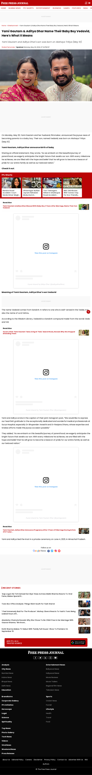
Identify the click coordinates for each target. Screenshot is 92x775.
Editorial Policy (17, 759)
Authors (46, 764)
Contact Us (62, 759)
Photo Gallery (8, 732)
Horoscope (7, 709)
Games (66, 8)
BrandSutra (7, 696)
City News (6, 669)
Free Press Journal (14, 3)
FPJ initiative (7, 705)
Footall (49, 705)
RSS (86, 759)
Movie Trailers (51, 681)
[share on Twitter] (40, 657)
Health (48, 713)
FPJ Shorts (28, 8)
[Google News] (39, 551)
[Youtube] (59, 551)
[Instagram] (55, 551)
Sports (49, 696)
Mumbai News (15, 8)
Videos (5, 741)
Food (48, 721)
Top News (6, 728)
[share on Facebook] (35, 657)
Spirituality (7, 721)
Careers (28, 759)
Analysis (5, 665)
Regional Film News (54, 686)
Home (3, 8)
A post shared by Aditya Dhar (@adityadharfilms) (46, 284)
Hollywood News (52, 673)
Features (76, 8)
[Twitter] (52, 551)
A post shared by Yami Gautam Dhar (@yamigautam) (46, 410)
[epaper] (86, 3)
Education (6, 690)
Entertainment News (55, 665)
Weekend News (9, 749)
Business (57, 8)
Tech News (7, 736)
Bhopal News (7, 681)
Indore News (7, 677)
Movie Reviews (52, 677)
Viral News (6, 745)
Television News (52, 690)
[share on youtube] (55, 657)
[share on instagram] (50, 657)
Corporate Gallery (10, 701)
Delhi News (6, 686)
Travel (48, 717)
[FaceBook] (48, 551)
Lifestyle (50, 709)
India (85, 8)
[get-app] (89, 3)
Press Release (8, 753)
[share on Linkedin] (45, 657)
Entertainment (43, 8)
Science (5, 717)
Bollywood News (52, 669)
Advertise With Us (76, 759)
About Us (6, 759)
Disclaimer (38, 759)
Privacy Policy (49, 759)
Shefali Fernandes (8, 47)
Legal (4, 713)
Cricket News (51, 701)
